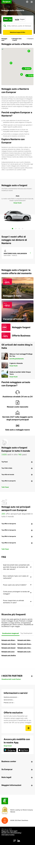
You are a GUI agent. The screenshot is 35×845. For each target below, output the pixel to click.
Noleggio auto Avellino (8, 655)
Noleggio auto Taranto (8, 644)
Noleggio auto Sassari (8, 648)
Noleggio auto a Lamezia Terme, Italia (24, 651)
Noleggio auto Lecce (7, 651)
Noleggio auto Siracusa (24, 644)
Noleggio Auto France (17, 39)
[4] (22, 228)
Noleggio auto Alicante (8, 640)
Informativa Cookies (7, 835)
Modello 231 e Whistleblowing (11, 833)
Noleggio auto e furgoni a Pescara (24, 648)
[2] (16, 228)
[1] (12, 228)
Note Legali (13, 831)
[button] (11, 63)
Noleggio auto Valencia (24, 640)
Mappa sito (5, 831)
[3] (19, 228)
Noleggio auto (4, 39)
